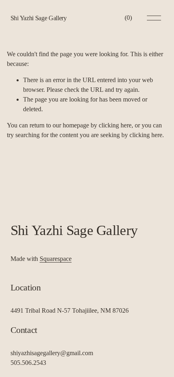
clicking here (115, 125)
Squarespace (56, 258)
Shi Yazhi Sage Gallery (39, 18)
